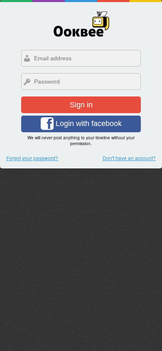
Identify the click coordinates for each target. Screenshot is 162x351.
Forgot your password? (32, 157)
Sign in (81, 105)
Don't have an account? (129, 157)
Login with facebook (88, 123)
